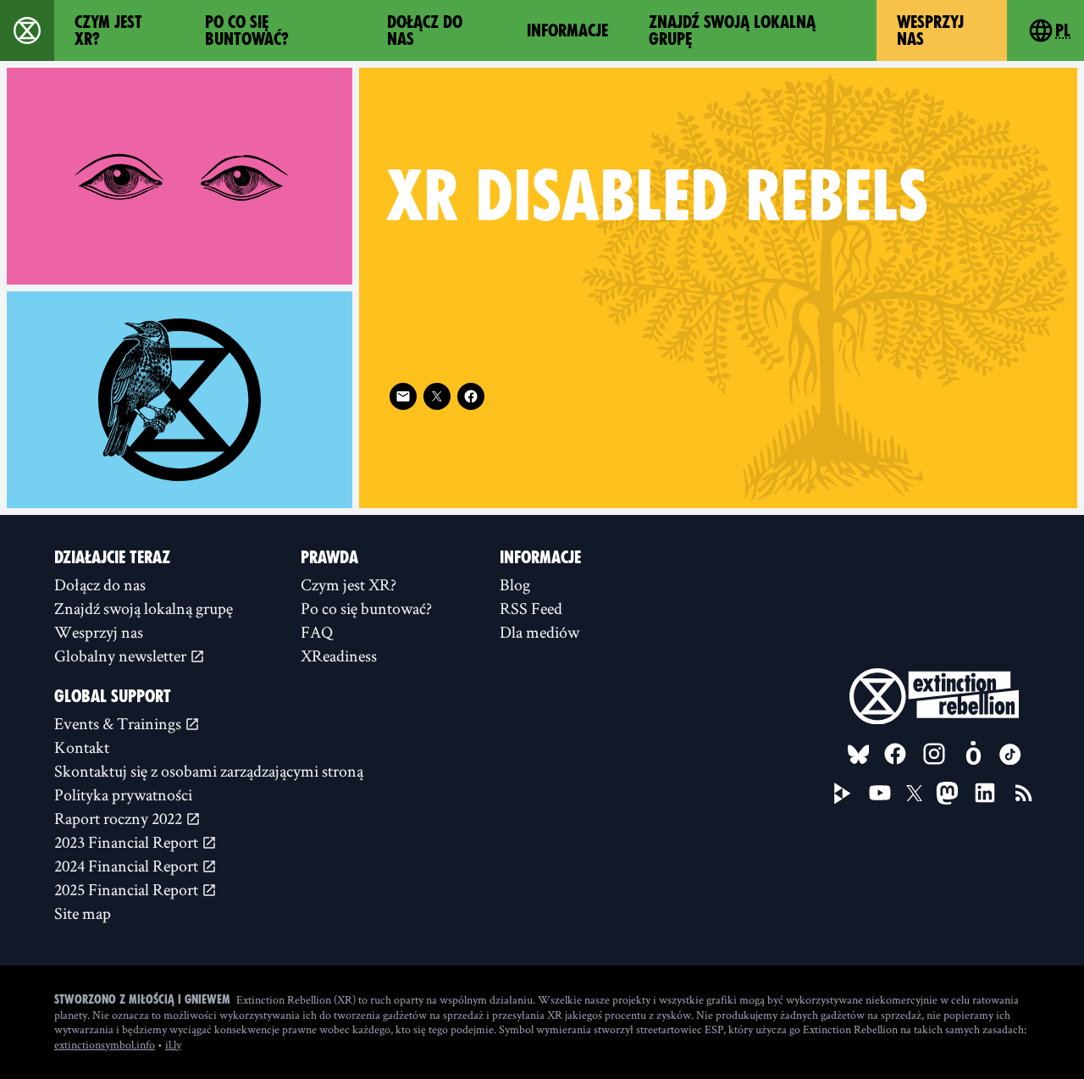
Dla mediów (539, 632)
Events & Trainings (119, 723)
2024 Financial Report (128, 866)
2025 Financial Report (128, 889)
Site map (82, 913)
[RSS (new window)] (1023, 792)
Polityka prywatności (123, 794)
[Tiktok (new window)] (1010, 754)
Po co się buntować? (247, 30)
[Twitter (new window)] (437, 396)
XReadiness (339, 656)
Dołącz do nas (424, 30)
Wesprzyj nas (930, 30)
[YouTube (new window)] (879, 792)
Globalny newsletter (122, 656)
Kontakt (81, 747)
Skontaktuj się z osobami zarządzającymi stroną (208, 771)
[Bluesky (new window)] (859, 754)
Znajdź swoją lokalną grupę (732, 30)
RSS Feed (531, 608)
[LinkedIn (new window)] (984, 792)
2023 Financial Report (128, 842)
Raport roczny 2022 (119, 818)
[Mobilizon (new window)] (973, 753)
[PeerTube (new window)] (842, 793)
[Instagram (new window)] (934, 753)
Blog (515, 584)
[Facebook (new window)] (470, 396)
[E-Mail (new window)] (403, 396)
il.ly (173, 1044)
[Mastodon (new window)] (947, 793)
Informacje (567, 30)
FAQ (317, 632)
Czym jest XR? (108, 30)
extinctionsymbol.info (104, 1044)
